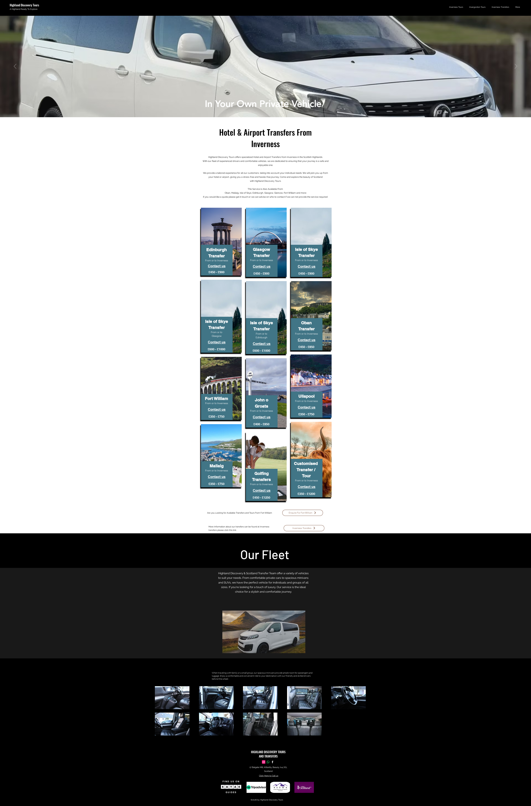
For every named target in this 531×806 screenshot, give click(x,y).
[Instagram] (263, 762)
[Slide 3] (266, 110)
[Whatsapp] (268, 762)
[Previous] (15, 66)
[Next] (516, 66)
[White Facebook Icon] (272, 762)
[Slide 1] (264, 110)
